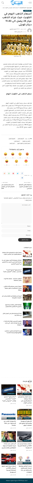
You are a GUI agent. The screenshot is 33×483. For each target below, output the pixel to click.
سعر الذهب (16, 141)
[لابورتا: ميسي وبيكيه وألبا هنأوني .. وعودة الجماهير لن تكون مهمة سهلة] (27, 288)
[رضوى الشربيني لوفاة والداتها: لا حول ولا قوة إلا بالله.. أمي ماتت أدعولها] (27, 323)
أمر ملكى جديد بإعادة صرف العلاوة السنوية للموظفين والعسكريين (9, 446)
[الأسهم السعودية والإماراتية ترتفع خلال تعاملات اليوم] (24, 414)
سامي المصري (13, 29)
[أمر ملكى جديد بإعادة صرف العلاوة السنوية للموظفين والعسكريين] (8, 436)
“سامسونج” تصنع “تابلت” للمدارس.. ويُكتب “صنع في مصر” (9, 399)
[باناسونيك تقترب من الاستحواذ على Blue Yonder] (8, 414)
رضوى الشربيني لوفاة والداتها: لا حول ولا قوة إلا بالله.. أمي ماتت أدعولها (13, 323)
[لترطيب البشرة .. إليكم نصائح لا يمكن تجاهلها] (27, 280)
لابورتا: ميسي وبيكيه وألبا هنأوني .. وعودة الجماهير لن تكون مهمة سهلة (12, 288)
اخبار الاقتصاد (27, 10)
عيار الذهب (12, 143)
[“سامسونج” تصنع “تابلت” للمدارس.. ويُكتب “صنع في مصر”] (27, 271)
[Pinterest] (13, 173)
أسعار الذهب (20, 138)
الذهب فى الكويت (26, 141)
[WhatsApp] (9, 173)
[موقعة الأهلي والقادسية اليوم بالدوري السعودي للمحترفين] (27, 306)
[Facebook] (22, 173)
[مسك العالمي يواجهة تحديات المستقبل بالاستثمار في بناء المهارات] (24, 459)
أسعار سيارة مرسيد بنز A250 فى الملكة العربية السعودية (25, 446)
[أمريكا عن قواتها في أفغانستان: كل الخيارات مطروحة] (27, 297)
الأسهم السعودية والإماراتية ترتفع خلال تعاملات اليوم (25, 423)
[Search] (3, 2)
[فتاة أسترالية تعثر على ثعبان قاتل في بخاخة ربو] (27, 314)
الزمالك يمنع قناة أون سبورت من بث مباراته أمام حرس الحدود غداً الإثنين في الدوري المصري (12, 262)
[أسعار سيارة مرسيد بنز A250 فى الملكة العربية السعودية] (24, 436)
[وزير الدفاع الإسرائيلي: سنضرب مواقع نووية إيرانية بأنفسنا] (27, 332)
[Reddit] (4, 173)
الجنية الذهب (12, 138)
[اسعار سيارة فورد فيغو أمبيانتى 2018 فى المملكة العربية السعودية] (8, 459)
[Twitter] (17, 173)
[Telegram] (22, 178)
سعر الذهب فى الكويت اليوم (23, 143)
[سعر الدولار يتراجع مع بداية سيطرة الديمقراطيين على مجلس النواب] (27, 253)
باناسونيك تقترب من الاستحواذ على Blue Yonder (10, 423)
